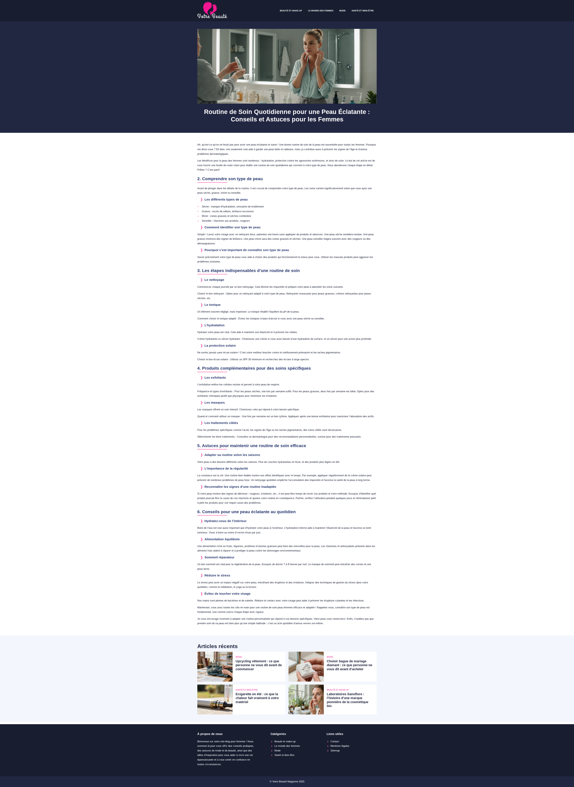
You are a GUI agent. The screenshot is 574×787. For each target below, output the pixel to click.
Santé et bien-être (363, 10)
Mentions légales (339, 746)
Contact (334, 741)
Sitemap (335, 750)
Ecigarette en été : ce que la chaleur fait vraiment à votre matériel (257, 698)
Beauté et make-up (291, 10)
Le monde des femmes (320, 10)
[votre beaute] (212, 17)
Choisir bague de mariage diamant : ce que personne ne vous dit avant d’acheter (349, 665)
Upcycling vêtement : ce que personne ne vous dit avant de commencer (259, 665)
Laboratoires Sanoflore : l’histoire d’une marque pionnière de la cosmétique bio (347, 700)
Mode (342, 10)
